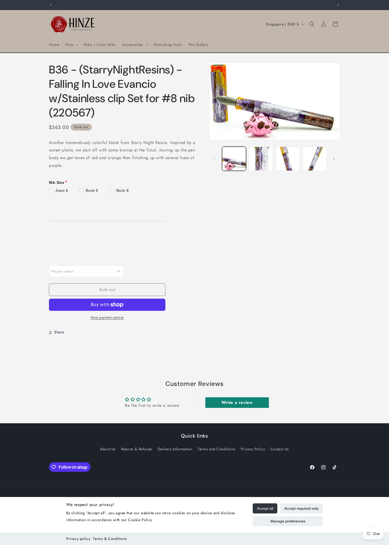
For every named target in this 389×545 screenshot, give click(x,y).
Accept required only (301, 508)
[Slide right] (334, 159)
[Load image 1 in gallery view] (234, 159)
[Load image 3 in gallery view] (288, 159)
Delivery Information (175, 449)
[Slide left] (215, 159)
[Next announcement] (338, 5)
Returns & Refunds (136, 449)
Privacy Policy (253, 449)
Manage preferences (287, 521)
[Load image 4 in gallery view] (314, 159)
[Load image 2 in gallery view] (261, 159)
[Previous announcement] (51, 5)
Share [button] (59, 332)
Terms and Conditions (216, 449)
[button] (71, 44)
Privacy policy (78, 538)
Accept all (265, 508)
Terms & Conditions (110, 538)
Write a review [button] (236, 402)
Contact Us (279, 449)
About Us (108, 449)
